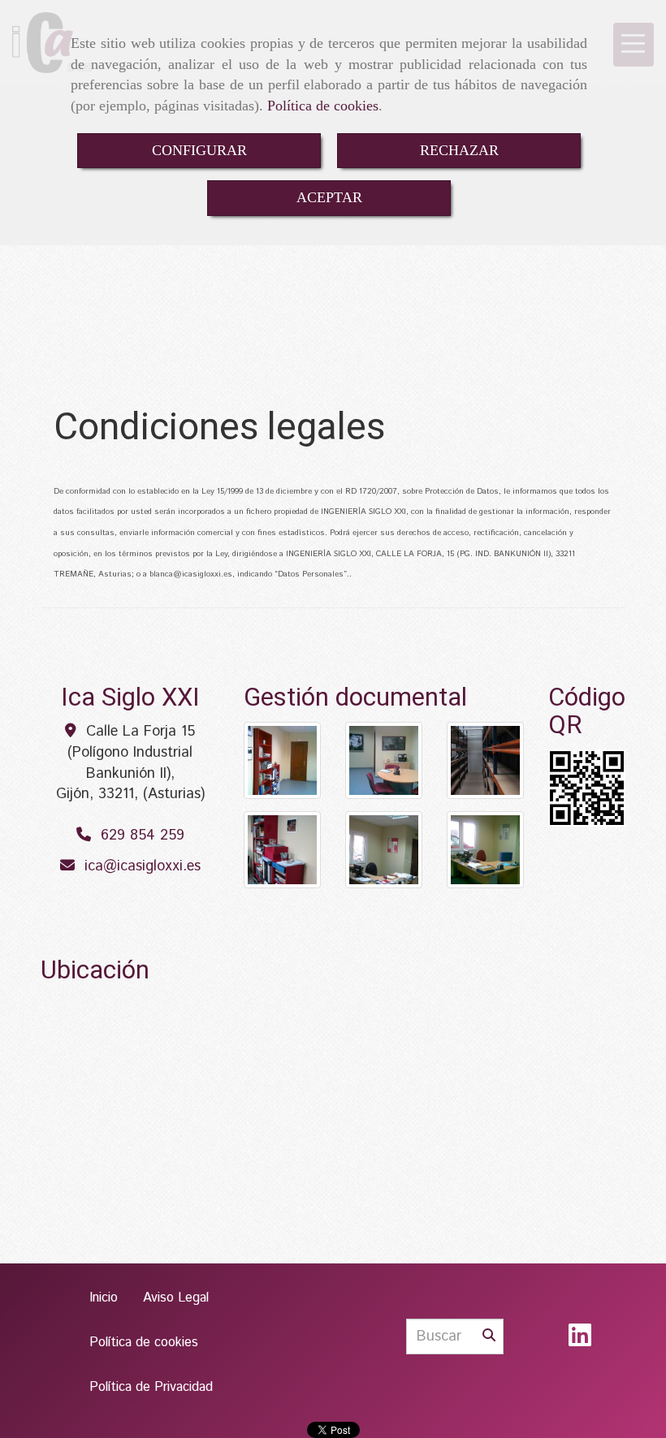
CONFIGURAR (199, 150)
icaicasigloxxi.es (142, 866)
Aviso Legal (176, 1298)
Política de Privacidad (151, 1387)
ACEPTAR (329, 197)
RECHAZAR (459, 150)
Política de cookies (322, 105)
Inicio (103, 1298)
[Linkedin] (580, 1341)
